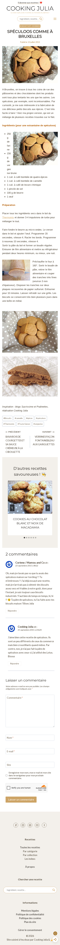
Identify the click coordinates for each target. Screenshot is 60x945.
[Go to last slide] (12, 507)
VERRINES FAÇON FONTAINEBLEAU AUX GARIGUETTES (43, 438)
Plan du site (30, 921)
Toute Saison (24, 424)
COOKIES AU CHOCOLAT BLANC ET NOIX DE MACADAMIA (30, 523)
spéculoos (41, 418)
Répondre (12, 611)
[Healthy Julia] (44, 825)
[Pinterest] (30, 825)
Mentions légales (30, 910)
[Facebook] (15, 825)
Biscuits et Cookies (30, 26)
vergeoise (38, 424)
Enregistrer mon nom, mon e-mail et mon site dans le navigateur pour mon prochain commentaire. (30, 775)
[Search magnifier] (41, 19)
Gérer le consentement (30, 930)
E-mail (11, 751)
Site (9, 764)
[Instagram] (23, 825)
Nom (10, 737)
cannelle (19, 418)
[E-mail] (37, 825)
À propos (30, 866)
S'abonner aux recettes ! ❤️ (30, 2)
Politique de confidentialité (30, 914)
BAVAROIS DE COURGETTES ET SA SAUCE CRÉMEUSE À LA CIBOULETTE (15, 442)
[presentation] (30, 497)
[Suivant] (47, 507)
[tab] (24, 537)
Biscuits (7, 418)
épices (29, 418)
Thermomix (8, 217)
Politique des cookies (30, 918)
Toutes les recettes (30, 847)
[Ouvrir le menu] (55, 18)
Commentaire (15, 697)
